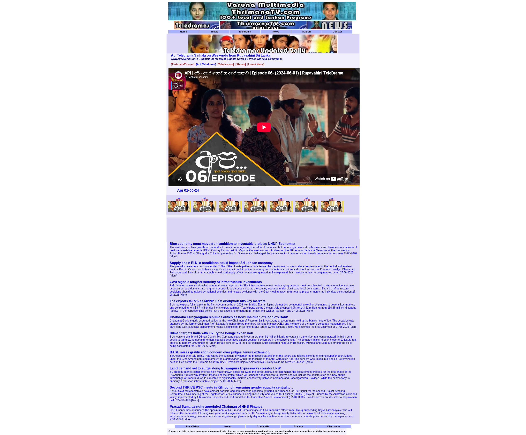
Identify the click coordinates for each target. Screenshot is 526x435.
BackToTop (192, 426)
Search (306, 31)
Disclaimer (333, 426)
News (275, 31)
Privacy (298, 426)
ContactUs (263, 426)
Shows (214, 31)
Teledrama (245, 31)
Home (183, 31)
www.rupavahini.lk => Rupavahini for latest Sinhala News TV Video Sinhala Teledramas (227, 58)
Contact (337, 31)
